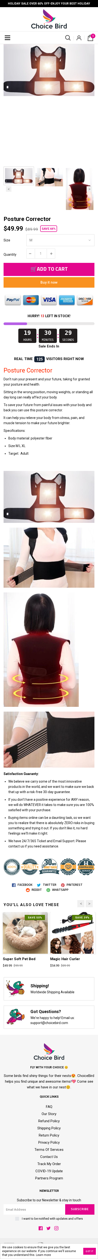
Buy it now (49, 282)
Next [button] (89, 189)
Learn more (43, 1255)
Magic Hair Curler (65, 959)
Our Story (49, 1114)
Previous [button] (8, 189)
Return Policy (49, 1135)
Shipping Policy (49, 1128)
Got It (89, 1251)
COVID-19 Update (49, 1171)
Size (7, 240)
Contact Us (49, 1157)
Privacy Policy (49, 1142)
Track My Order (49, 1164)
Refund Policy (49, 1121)
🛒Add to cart (49, 269)
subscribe (79, 1209)
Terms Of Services (49, 1149)
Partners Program (49, 1178)
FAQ (49, 1107)
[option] (49, 70)
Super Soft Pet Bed (19, 959)
